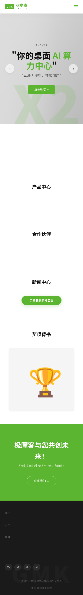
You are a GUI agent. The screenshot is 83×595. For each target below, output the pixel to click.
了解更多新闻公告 (41, 300)
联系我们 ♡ (41, 481)
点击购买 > (41, 89)
